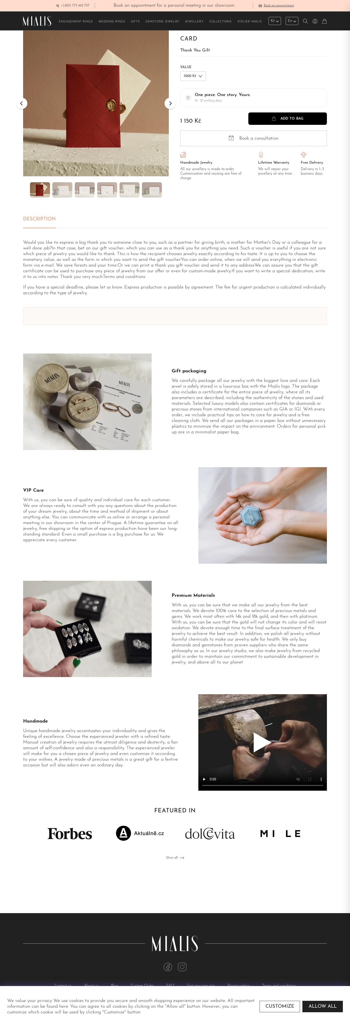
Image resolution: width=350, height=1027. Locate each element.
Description (39, 219)
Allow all (323, 1006)
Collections (220, 21)
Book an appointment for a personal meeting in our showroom (174, 5)
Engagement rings (76, 21)
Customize (279, 1006)
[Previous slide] (21, 103)
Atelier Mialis (249, 21)
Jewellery (194, 21)
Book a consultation (259, 138)
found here (57, 1006)
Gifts (135, 21)
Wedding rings (112, 21)
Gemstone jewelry (162, 21)
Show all (172, 858)
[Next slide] (170, 103)
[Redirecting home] (37, 21)
